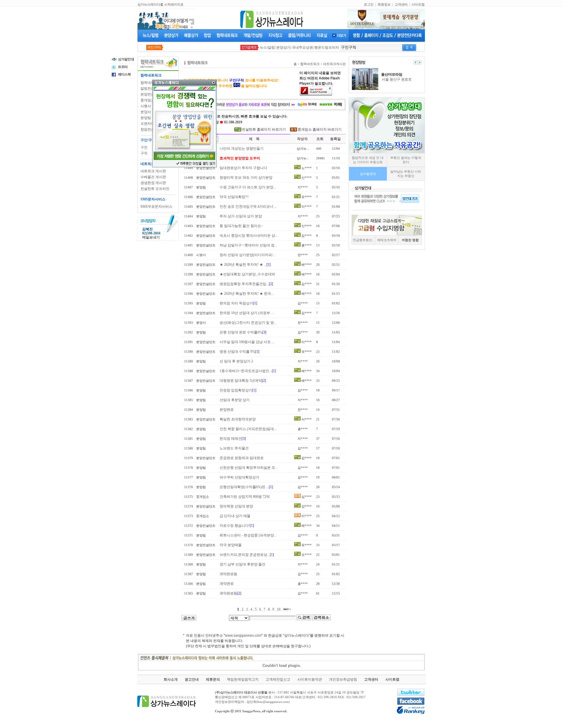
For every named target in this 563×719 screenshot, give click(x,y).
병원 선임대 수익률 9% (237, 352)
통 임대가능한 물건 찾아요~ (241, 226)
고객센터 (401, 4)
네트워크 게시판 (153, 171)
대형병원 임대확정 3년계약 (241, 381)
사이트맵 (418, 4)
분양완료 (227, 410)
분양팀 (145, 118)
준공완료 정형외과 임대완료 (242, 458)
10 (278, 609)
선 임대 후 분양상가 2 (236, 361)
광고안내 (192, 679)
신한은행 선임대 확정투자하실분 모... (249, 468)
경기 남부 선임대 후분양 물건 (242, 564)
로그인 (369, 4)
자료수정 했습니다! (235, 526)
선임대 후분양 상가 (235, 400)
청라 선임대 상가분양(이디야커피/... (247, 255)
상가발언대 (368, 174)
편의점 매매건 (231, 439)
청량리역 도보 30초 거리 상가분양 (246, 178)
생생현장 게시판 (153, 183)
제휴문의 (213, 679)
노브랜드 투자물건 (234, 448)
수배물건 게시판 (153, 177)
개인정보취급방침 (343, 679)
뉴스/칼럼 (267, 47)
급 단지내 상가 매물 (235, 516)
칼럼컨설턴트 (151, 88)
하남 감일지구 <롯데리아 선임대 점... (248, 245)
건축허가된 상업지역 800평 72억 (245, 497)
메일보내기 (151, 237)
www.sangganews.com (243, 635)
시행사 (145, 106)
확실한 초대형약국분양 (238, 419)
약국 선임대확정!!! (234, 197)
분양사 (145, 112)
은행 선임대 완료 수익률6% (241, 332)
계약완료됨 (228, 574)
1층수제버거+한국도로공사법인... (246, 371)
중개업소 (147, 100)
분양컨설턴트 (151, 94)
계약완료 (227, 584)
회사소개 (171, 679)
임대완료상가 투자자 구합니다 (243, 168)
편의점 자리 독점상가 (236, 303)
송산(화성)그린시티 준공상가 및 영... (248, 323)
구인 (143, 147)
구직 (143, 153)
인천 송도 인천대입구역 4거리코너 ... (248, 207)
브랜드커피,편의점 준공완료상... (245, 555)
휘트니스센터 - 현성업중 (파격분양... (248, 535)
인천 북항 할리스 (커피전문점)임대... (248, 429)
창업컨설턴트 (151, 129)
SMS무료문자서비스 (156, 207)
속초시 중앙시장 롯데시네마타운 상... (249, 236)
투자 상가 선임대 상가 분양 (241, 216)
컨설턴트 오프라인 (154, 189)
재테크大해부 (386, 240)
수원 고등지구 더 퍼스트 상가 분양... (248, 187)
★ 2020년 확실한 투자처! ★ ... (243, 265)
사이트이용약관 (309, 679)
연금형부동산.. (363, 240)
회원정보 (384, 4)
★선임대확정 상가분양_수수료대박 (247, 274)
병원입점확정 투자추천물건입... (244, 284)
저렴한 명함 (410, 240)
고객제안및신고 (278, 679)
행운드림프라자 (326, 47)
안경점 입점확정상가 (236, 390)
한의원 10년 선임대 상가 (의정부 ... (247, 313)
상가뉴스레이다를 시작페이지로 (161, 4)
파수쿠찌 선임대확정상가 (239, 477)
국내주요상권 (302, 47)
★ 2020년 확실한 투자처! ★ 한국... (247, 294)
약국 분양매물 (231, 545)
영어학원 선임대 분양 (236, 506)
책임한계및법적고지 (243, 679)
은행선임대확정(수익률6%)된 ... (244, 487)
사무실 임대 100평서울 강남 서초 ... (247, 342)
